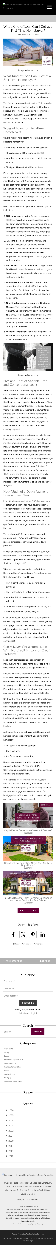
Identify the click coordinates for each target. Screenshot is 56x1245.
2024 (10, 1120)
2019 (10, 1145)
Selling (6, 1052)
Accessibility (29, 1224)
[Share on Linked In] (42, 934)
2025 (10, 1115)
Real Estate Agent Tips (12, 1067)
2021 (10, 1135)
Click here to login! (28, 1013)
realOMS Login (28, 1241)
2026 (11, 1110)
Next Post (45, 961)
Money (16, 944)
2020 (11, 1140)
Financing (39, 944)
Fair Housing (39, 1224)
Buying (6, 1056)
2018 (10, 1151)
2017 (10, 1156)
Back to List (27, 910)
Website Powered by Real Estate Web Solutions (28, 1234)
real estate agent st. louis (13, 1060)
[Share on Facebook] (13, 934)
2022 (10, 1130)
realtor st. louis (9, 1074)
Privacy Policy (17, 1224)
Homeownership (10, 1063)
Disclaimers (48, 1238)
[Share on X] (23, 934)
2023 (10, 1125)
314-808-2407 (32, 1199)
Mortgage (27, 944)
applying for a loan (29, 787)
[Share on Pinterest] (33, 934)
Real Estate (8, 1049)
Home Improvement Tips (13, 1081)
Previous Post (13, 961)
